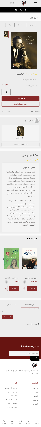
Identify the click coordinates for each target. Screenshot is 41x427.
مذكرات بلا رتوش (20, 138)
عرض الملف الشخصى (20, 144)
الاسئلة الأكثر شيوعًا (11, 388)
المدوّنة (36, 396)
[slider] (33, 161)
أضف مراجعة (7, 317)
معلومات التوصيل (12, 403)
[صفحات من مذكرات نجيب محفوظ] (29, 258)
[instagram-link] (16, 9)
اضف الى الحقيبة (18, 104)
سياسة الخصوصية (11, 399)
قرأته (10, 25)
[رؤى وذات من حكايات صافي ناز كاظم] (11, 258)
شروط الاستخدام (12, 407)
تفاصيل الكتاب (30, 85)
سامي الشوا (26, 79)
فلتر (12, 423)
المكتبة (36, 392)
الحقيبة (20, 423)
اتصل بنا (35, 404)
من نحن (35, 400)
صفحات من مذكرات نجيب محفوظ (31, 278)
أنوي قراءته (31, 25)
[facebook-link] (25, 9)
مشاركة (7, 111)
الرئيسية (35, 388)
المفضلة (28, 423)
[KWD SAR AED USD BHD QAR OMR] (20, 3)
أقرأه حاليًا (20, 25)
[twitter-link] (21, 9)
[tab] (30, 304)
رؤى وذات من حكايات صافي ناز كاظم (12, 278)
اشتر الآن (32, 288)
